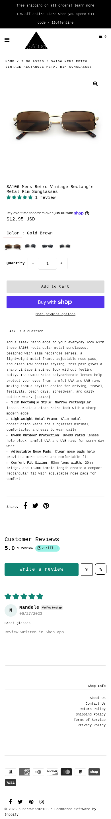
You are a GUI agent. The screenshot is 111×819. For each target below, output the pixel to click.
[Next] (95, 124)
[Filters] (87, 569)
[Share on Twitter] (35, 506)
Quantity (16, 263)
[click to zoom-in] (95, 84)
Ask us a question (26, 331)
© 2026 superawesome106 (26, 809)
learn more (84, 6)
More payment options (55, 314)
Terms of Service (90, 720)
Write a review (41, 569)
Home (10, 61)
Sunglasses (32, 61)
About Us (98, 698)
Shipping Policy (91, 715)
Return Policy (93, 709)
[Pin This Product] (46, 506)
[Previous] (15, 124)
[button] (21, 197)
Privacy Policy (92, 725)
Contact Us (96, 704)
